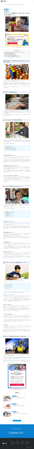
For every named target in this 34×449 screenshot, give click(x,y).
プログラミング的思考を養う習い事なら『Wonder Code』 (12, 56)
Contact (27, 441)
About (12, 441)
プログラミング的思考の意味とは (9, 53)
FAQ (12, 444)
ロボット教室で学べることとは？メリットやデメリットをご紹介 (20, 413)
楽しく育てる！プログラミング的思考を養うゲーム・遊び (12, 55)
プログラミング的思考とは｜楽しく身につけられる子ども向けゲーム (15, 4)
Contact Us (16, 432)
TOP (3, 4)
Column (6, 4)
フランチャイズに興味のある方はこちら (17, 389)
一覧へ (17, 420)
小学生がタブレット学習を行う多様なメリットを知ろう (18, 397)
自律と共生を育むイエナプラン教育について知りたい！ (18, 405)
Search (17, 441)
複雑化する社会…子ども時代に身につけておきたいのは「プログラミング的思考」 (15, 52)
